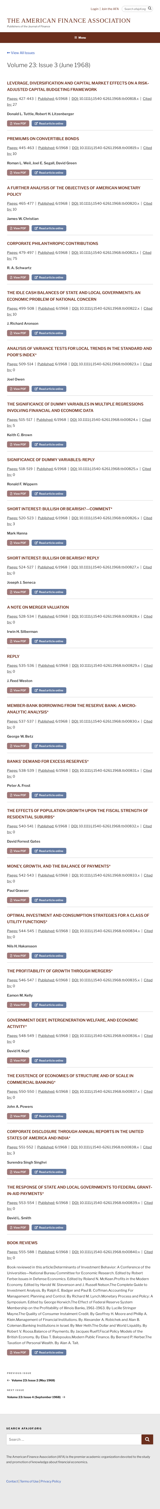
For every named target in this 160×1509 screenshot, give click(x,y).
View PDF (19, 123)
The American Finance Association (69, 20)
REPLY (13, 656)
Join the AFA (110, 9)
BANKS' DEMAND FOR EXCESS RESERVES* (48, 761)
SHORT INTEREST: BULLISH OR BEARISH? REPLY (53, 558)
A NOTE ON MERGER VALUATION (38, 607)
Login (95, 9)
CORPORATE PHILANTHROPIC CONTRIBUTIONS (52, 243)
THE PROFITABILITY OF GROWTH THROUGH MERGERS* (60, 971)
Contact (12, 1481)
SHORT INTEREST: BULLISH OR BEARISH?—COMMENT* (59, 509)
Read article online (50, 123)
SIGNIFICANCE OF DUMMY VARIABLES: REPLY (51, 459)
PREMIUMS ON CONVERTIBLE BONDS (43, 138)
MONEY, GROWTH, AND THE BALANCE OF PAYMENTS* (59, 866)
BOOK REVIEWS (22, 1242)
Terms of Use (29, 1481)
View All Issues (22, 53)
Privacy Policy (51, 1481)
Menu (82, 37)
